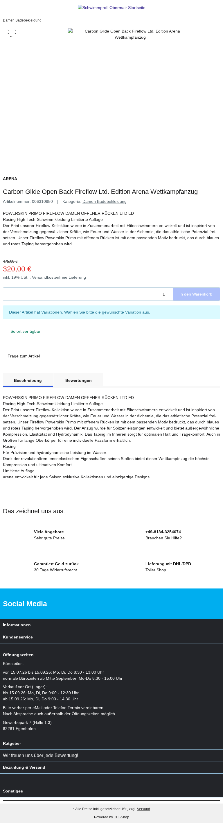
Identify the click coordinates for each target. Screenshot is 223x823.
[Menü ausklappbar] (5, 7)
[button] (206, 7)
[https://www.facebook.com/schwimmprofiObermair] (193, 604)
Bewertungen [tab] (78, 380)
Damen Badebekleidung (104, 201)
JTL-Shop (121, 817)
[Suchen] (16, 7)
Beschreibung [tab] (28, 380)
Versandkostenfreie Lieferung (59, 277)
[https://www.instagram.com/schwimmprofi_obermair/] (211, 604)
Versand (143, 809)
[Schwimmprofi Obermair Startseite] (111, 7)
